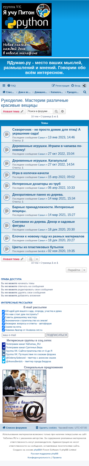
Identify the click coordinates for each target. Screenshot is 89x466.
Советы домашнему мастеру (21, 317)
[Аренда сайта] (24, 383)
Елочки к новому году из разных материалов (48, 236)
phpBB (37, 450)
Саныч (41, 137)
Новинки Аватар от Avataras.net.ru (23, 330)
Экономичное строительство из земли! (26, 320)
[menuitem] (11, 85)
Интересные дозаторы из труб (36, 184)
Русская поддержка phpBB (44, 453)
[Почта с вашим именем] (24, 409)
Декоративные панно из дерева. (37, 194)
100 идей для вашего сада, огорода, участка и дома (33, 311)
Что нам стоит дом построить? (21, 314)
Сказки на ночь (13, 326)
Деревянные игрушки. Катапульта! (39, 160)
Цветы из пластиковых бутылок (38, 247)
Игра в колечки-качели (30, 173)
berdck (41, 251)
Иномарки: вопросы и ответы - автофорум (28, 323)
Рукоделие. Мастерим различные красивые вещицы (34, 103)
